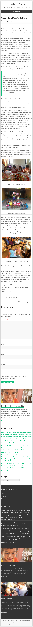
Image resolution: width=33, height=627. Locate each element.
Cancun (15, 287)
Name (3, 344)
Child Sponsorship (8, 565)
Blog (9, 624)
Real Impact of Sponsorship (12, 406)
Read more (4, 421)
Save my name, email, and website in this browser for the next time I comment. (16, 377)
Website (3, 364)
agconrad (6, 285)
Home (5, 624)
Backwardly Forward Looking (9, 470)
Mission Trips (6, 598)
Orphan (24, 287)
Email (3, 354)
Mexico (19, 287)
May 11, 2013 (15, 285)
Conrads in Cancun (16, 4)
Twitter (3, 493)
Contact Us (13, 624)
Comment (4, 320)
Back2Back (9, 287)
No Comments (7, 291)
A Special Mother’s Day (22, 302)
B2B (5, 287)
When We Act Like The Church (13, 297)
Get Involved (26, 624)
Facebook (3, 496)
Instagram (4, 498)
